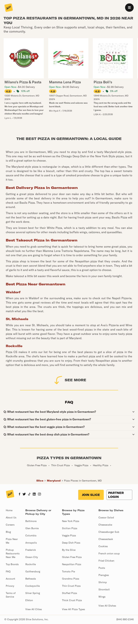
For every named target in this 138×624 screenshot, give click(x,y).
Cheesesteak (105, 539)
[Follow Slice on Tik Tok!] (29, 494)
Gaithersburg (32, 571)
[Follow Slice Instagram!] (39, 494)
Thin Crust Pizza (71, 585)
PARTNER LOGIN (116, 495)
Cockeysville (32, 585)
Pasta (101, 567)
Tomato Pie (68, 571)
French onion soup (109, 553)
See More (75, 380)
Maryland (54, 480)
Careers (10, 524)
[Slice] (8, 7)
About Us (11, 517)
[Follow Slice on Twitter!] (24, 494)
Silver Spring (32, 593)
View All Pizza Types (73, 609)
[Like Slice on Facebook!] (19, 494)
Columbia (30, 535)
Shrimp (102, 582)
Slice (39, 480)
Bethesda (30, 578)
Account (10, 578)
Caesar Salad (106, 517)
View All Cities (33, 609)
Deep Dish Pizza (71, 542)
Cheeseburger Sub (108, 531)
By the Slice (68, 549)
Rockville (30, 564)
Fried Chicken (106, 560)
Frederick (30, 549)
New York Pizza (70, 521)
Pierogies (103, 575)
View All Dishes (107, 605)
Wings (101, 596)
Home (9, 510)
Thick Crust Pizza (72, 600)
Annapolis (31, 542)
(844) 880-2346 (125, 619)
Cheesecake (105, 524)
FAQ (8, 571)
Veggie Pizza (69, 535)
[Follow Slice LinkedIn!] (34, 494)
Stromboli (104, 589)
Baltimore (30, 521)
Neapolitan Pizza (71, 564)
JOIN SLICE (91, 495)
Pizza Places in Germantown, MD (83, 480)
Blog (8, 531)
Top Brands (12, 564)
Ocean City (31, 557)
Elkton (29, 600)
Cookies (103, 546)
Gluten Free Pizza (72, 557)
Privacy (10, 585)
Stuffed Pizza (69, 593)
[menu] (129, 7)
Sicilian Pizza (69, 528)
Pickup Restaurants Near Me (13, 553)
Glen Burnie (32, 528)
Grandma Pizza (70, 578)
